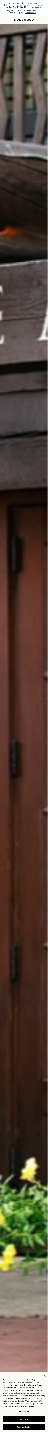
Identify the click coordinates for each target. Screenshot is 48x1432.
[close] (44, 8)
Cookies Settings (24, 1411)
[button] (4, 19)
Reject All (24, 1419)
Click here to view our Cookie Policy (26, 1406)
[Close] (45, 1376)
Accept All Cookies (24, 1427)
